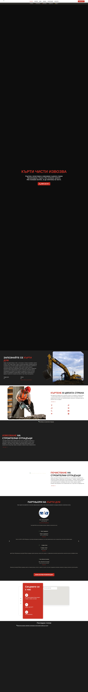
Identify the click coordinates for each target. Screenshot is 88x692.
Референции (50, 1)
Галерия (36, 1)
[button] (81, 1)
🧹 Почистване (37, 3)
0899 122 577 (29, 607)
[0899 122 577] (26, 604)
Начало (31, 1)
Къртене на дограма (74, 411)
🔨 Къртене (31, 3)
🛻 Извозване (44, 3)
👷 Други (56, 3)
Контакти (56, 1)
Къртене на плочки (57, 413)
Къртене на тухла (73, 405)
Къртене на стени (57, 408)
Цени (40, 1)
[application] (33, 3)
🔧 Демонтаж (51, 3)
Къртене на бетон (57, 405)
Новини (44, 1)
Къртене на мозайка (74, 408)
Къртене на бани (57, 411)
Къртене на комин (74, 413)
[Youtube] (21, 603)
